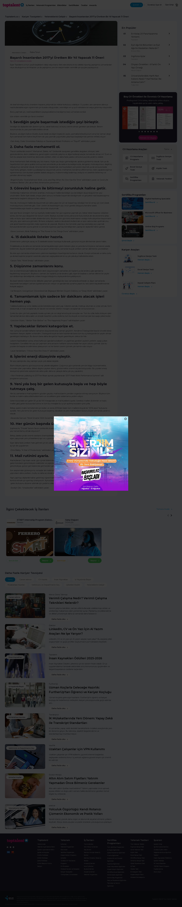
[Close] (125, 419)
